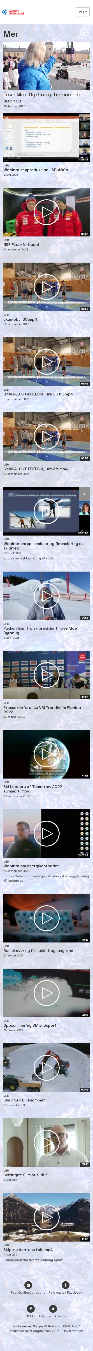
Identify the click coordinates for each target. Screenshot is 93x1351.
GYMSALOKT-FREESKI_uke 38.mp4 (35, 469)
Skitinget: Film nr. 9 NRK (25, 1175)
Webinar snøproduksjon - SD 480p (35, 170)
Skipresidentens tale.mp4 (28, 1250)
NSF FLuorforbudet (21, 245)
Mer (6, 165)
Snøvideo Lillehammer (24, 1100)
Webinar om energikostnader (31, 866)
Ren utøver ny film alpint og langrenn (38, 951)
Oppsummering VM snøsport (30, 1026)
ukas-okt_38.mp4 (20, 320)
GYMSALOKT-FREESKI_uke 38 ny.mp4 (38, 394)
